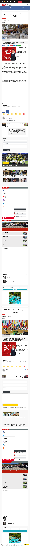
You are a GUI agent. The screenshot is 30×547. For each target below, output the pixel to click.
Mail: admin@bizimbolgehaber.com (10, 120)
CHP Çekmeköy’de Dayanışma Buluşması (12, 7)
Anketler (18, 8)
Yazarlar (15, 8)
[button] (26, 248)
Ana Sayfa (4, 10)
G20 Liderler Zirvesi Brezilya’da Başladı (7, 361)
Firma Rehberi (25, 8)
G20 (25, 361)
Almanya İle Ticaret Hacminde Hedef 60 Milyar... (22, 425)
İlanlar (27, 8)
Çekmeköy (18, 106)
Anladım (26, 544)
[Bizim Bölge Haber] (6, 4)
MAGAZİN (8, 10)
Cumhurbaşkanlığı (15, 361)
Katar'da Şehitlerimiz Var (6, 424)
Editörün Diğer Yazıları (9, 118)
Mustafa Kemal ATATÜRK (10, 281)
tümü (26, 274)
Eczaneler (21, 8)
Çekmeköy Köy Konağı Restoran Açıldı (7, 106)
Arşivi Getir (15, 289)
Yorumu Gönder (6, 150)
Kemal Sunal (8, 277)
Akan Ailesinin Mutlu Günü (23, 175)
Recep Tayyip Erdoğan (21, 361)
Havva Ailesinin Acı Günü (21, 7)
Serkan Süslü (14, 106)
